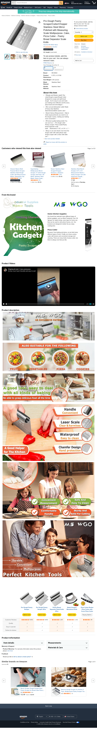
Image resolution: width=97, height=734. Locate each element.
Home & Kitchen (6, 15)
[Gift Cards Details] (41, 7)
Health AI (9, 7)
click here (10, 651)
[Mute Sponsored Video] (43, 684)
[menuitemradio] (90, 304)
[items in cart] (94, 2)
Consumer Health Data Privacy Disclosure (50, 722)
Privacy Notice (34, 722)
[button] (3, 7)
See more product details (52, 138)
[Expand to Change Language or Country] (69, 3)
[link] (18, 172)
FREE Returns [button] (47, 63)
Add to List (78, 60)
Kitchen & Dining (15, 15)
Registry (49, 7)
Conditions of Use (24, 722)
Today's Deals (18, 7)
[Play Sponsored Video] (68, 677)
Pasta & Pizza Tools (42, 15)
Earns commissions (25, 269)
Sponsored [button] (4, 664)
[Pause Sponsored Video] (43, 681)
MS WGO (83, 46)
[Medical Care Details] (32, 7)
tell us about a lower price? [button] (22, 656)
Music (56, 7)
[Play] (3, 304)
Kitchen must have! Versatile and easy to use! (22, 271)
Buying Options (87, 614)
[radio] (7, 56)
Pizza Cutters (51, 15)
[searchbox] (37, 3)
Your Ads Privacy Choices (69, 722)
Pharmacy (63, 7)
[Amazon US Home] (23, 717)
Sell (44, 7)
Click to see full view (22, 52)
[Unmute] (93, 304)
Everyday (70, 7)
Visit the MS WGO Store (50, 44)
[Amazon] (5, 2)
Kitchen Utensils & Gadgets (28, 15)
